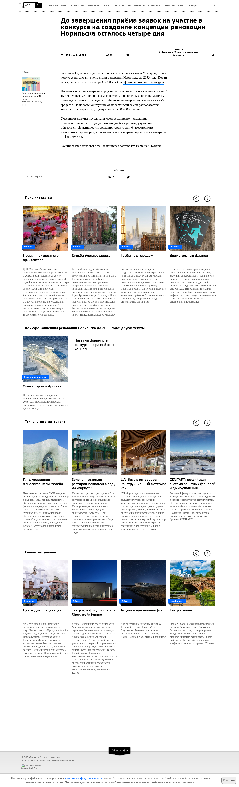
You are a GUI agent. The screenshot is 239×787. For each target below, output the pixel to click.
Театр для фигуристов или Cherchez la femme (93, 612)
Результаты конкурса (35, 377)
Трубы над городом (137, 255)
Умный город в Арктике (42, 385)
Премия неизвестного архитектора (41, 257)
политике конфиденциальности (83, 778)
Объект (77, 601)
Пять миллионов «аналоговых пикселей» (43, 481)
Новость (178, 49)
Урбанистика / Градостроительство (178, 52)
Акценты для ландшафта (142, 610)
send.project (177, 601)
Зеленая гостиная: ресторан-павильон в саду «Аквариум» (93, 483)
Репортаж (29, 601)
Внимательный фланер (189, 255)
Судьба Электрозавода (91, 255)
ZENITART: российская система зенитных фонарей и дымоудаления (192, 483)
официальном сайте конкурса (143, 82)
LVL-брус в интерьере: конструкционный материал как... (144, 483)
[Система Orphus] (29, 763)
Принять (229, 780)
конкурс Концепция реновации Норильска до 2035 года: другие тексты (85, 328)
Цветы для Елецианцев (42, 610)
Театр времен (181, 610)
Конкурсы (178, 55)
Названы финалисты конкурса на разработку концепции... (94, 344)
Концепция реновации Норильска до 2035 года (33, 95)
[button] (195, 198)
